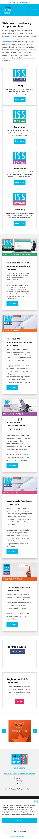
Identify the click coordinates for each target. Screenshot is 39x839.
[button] (36, 802)
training (5, 39)
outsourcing (6, 42)
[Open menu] (35, 10)
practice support (24, 39)
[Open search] (31, 10)
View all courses (17, 651)
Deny (20, 826)
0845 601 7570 (24, 2)
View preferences (19, 831)
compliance (13, 39)
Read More (12, 303)
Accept (19, 820)
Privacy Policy (23, 836)
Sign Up (19, 701)
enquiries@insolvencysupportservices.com (19, 773)
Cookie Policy (14, 836)
